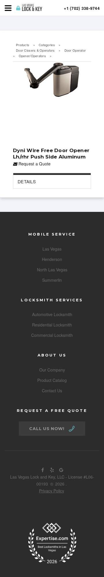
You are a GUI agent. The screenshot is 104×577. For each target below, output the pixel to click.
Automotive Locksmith (52, 314)
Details (27, 181)
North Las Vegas (52, 269)
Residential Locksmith (52, 325)
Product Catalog (52, 380)
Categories (47, 44)
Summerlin (52, 280)
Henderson (52, 259)
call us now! (46, 428)
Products (22, 44)
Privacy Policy (51, 491)
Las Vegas (52, 249)
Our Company (52, 370)
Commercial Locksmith (52, 335)
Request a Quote (34, 164)
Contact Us (52, 390)
